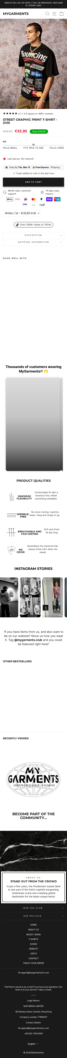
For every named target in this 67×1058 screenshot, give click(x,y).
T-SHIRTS (33, 939)
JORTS (33, 953)
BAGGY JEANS (33, 934)
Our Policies (33, 916)
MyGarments (16, 13)
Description (33, 235)
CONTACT (34, 958)
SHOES (33, 944)
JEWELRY (33, 948)
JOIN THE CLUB (32, 908)
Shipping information (33, 242)
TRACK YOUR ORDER (33, 963)
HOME (33, 924)
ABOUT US (33, 929)
